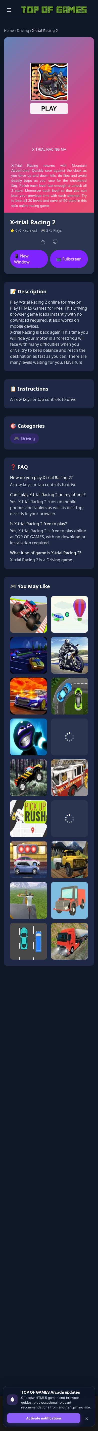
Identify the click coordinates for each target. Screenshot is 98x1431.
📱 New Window (22, 259)
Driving (23, 30)
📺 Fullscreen (69, 259)
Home (9, 30)
